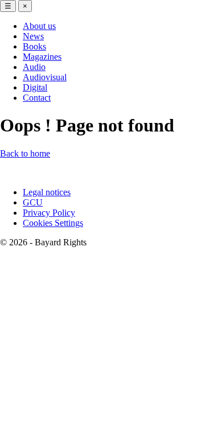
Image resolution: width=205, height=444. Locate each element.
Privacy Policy (49, 212)
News (33, 36)
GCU (33, 202)
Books (34, 46)
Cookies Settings (53, 223)
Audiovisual (45, 77)
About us (39, 26)
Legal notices (47, 192)
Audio (34, 67)
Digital (35, 87)
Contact (37, 97)
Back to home (25, 153)
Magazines (42, 56)
